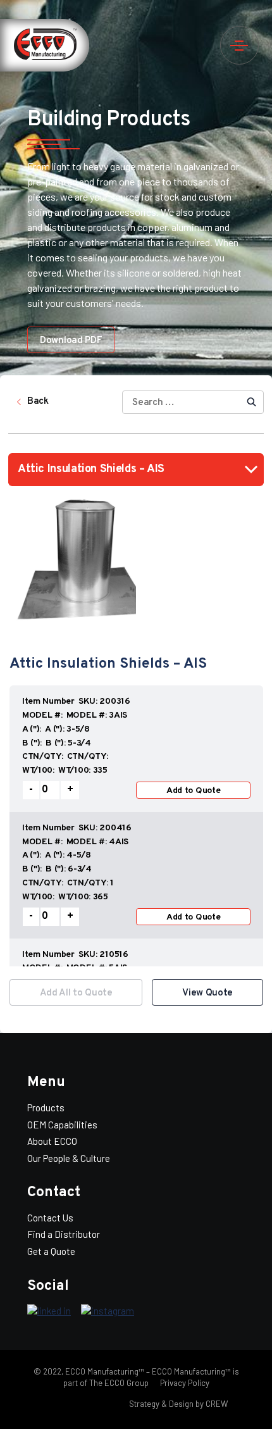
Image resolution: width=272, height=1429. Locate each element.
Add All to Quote (76, 993)
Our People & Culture (68, 1158)
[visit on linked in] (49, 1311)
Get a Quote (51, 1251)
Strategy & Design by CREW (178, 1404)
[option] (136, 825)
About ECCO (52, 1141)
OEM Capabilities (62, 1124)
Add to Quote (193, 790)
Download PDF (71, 341)
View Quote (207, 993)
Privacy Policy (183, 1383)
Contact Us (50, 1217)
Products (46, 1107)
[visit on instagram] (107, 1311)
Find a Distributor (63, 1234)
